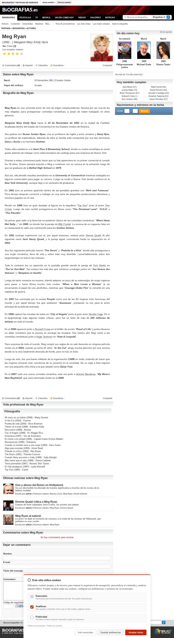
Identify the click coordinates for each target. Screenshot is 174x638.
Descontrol (10, 430)
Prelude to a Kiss (13, 451)
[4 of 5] (17, 54)
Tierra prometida (13, 463)
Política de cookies (54, 626)
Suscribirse (58, 65)
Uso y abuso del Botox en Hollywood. (39, 485)
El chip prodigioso (13, 466)
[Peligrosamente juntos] (124, 50)
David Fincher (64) (158, 90)
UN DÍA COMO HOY (64, 17)
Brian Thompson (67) (129, 93)
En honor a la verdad (15, 439)
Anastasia (10, 436)
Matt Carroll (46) (158, 87)
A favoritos (43, 65)
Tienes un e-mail (13, 426)
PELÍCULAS (25, 17)
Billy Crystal (64, 224)
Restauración (11, 442)
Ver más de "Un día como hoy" (129, 74)
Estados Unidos (63, 80)
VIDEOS (82, 17)
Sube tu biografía (120, 24)
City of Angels (12, 433)
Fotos (11, 46)
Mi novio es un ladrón (15, 417)
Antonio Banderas (85, 374)
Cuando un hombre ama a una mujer (22, 445)
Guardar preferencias (110, 632)
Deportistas (27, 24)
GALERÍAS (95, 17)
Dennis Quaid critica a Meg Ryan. (36, 501)
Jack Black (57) (130, 87)
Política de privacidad (36, 626)
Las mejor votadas (101, 24)
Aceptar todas (136, 632)
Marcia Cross (56, 494)
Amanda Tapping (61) (159, 96)
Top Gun (82, 205)
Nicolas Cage (96, 314)
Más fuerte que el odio (16, 460)
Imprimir (29, 65)
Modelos (39, 24)
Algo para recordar (14, 448)
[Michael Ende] (144, 50)
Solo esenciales (85, 632)
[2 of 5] (9, 54)
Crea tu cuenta (64, 2)
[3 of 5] (13, 54)
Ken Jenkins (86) (129, 99)
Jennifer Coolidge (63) (158, 93)
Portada (6, 28)
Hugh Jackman (44, 336)
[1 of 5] (4, 54)
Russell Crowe (42, 329)
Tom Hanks (99, 265)
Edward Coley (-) (129, 96)
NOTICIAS (110, 17)
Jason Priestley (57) (158, 99)
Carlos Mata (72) (129, 90)
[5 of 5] (21, 54)
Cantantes (15, 24)
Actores (5, 24)
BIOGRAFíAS (18, 28)
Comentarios (12, 65)
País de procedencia (65, 24)
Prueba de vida (12, 423)
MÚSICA (46, 17)
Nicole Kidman (80, 494)
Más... (48, 24)
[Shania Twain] (163, 50)
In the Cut (9, 420)
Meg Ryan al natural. (28, 515)
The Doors (10, 454)
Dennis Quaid (93, 235)
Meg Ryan (68, 494)
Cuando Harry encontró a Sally (20, 457)
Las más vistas (84, 24)
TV (36, 17)
